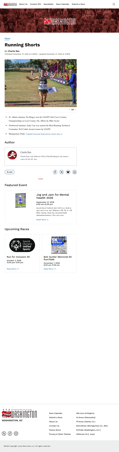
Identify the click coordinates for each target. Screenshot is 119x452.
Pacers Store (55, 430)
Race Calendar (62, 4)
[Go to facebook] (10, 433)
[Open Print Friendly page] (75, 172)
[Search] (113, 4)
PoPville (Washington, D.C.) (88, 430)
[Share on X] (62, 172)
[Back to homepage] (10, 4)
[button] (69, 109)
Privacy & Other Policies (60, 434)
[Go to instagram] (16, 433)
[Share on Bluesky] (68, 172)
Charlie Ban (14, 51)
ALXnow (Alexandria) (85, 417)
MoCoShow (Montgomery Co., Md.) (92, 426)
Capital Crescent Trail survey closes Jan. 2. (44, 133)
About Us (23, 4)
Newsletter (49, 4)
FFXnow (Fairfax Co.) (85, 422)
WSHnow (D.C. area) (85, 434)
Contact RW (35, 4)
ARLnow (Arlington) (85, 413)
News (7, 38)
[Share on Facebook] (55, 172)
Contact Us (54, 426)
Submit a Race (78, 4)
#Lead (9, 172)
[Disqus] (41, 309)
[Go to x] (4, 433)
